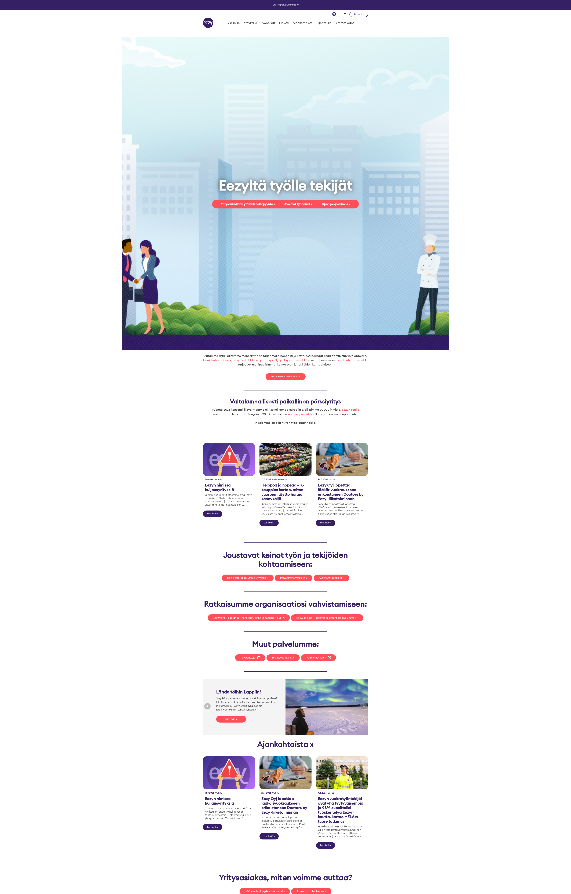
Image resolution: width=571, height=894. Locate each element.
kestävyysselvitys (300, 414)
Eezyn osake (350, 409)
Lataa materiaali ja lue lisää (238, 721)
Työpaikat (268, 23)
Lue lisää (212, 513)
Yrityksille (250, 23)
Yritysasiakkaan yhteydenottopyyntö (247, 204)
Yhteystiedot (345, 23)
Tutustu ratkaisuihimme (284, 376)
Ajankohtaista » (285, 744)
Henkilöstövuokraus (217, 360)
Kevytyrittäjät (248, 657)
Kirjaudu (358, 14)
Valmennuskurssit (316, 657)
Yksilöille (234, 23)
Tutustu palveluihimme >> (285, 4)
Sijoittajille (324, 23)
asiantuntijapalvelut (349, 360)
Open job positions (335, 204)
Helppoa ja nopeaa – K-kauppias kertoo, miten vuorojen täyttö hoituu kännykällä (282, 492)
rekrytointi (240, 360)
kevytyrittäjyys (262, 360)
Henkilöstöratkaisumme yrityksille (246, 577)
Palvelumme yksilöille (292, 577)
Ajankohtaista (303, 23)
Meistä (284, 23)
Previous (207, 707)
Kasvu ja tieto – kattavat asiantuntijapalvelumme (325, 617)
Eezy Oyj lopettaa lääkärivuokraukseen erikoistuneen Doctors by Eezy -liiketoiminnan (341, 492)
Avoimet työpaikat (297, 204)
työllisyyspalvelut (291, 360)
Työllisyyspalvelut (282, 657)
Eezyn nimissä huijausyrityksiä (219, 487)
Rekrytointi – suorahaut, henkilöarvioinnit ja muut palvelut (247, 617)
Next (363, 707)
